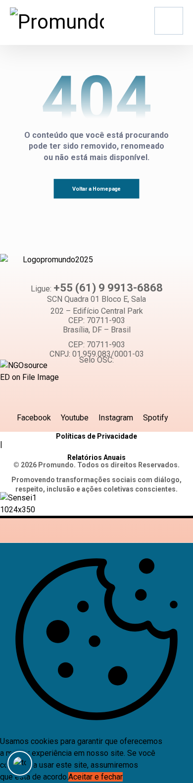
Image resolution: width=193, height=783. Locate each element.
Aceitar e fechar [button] (95, 777)
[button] (168, 21)
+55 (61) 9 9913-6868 (108, 288)
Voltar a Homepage (96, 189)
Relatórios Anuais (96, 457)
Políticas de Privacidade (96, 436)
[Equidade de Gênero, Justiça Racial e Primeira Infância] (57, 22)
